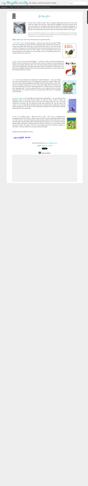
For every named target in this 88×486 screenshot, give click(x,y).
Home (11, 7)
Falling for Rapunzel (19, 98)
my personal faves (26, 7)
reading (50, 145)
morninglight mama (52, 143)
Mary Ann (17, 116)
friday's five (45, 16)
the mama (17, 7)
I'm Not (16, 80)
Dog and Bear (18, 61)
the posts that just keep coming (41, 7)
